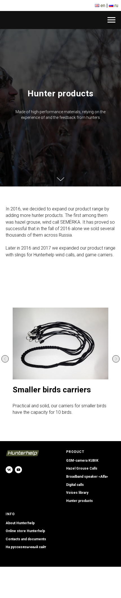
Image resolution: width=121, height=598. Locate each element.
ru (116, 5)
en (102, 5)
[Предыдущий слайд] (5, 560)
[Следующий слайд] (116, 560)
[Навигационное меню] (111, 20)
